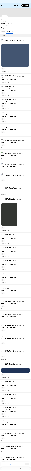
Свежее (3, 35)
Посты (3, 31)
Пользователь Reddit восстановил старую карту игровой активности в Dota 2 (12, 140)
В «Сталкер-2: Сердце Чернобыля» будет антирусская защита (12, 88)
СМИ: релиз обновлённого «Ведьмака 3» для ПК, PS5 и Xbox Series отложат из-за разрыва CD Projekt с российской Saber (12, 422)
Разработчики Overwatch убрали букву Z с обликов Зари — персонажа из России (12, 40)
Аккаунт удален (8, 39)
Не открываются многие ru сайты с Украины (12, 153)
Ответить (3, 71)
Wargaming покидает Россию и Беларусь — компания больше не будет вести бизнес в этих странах (12, 409)
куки (11, 464)
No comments (8, 396)
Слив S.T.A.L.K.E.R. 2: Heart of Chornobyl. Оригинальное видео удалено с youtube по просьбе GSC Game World (12, 382)
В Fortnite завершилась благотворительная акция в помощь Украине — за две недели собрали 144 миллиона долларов (12, 175)
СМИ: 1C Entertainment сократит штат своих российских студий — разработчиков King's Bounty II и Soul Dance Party (12, 188)
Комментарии (9, 31)
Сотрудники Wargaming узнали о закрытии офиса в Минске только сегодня (12, 364)
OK (27, 464)
